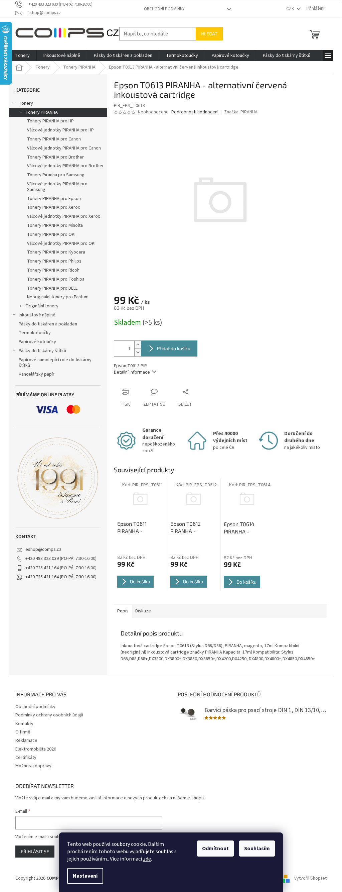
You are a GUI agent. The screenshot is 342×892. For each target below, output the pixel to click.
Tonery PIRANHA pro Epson (54, 198)
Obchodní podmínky (164, 9)
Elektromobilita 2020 (35, 749)
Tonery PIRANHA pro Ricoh (53, 270)
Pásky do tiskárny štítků (42, 351)
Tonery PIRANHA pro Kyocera (56, 252)
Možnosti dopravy (33, 766)
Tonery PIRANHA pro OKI (51, 234)
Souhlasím (257, 848)
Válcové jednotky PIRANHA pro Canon (64, 148)
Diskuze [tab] (143, 611)
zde (147, 859)
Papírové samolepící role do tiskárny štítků (55, 363)
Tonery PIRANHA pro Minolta (55, 225)
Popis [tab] (123, 611)
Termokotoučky (35, 332)
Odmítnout (215, 848)
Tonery (26, 103)
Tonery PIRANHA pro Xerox (53, 207)
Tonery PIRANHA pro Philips (54, 261)
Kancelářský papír (36, 374)
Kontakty (24, 723)
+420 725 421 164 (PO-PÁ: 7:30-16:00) (61, 577)
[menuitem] (22, 55)
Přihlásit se (35, 851)
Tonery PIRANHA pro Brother (55, 157)
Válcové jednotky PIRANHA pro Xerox (63, 216)
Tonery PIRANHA (41, 112)
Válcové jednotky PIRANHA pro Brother (65, 166)
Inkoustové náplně (37, 315)
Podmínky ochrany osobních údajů (49, 715)
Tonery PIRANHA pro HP (50, 121)
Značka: (241, 112)
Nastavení (85, 876)
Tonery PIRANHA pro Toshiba (55, 279)
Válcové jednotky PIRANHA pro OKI (61, 243)
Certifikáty (25, 757)
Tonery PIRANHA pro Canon (54, 139)
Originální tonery (41, 306)
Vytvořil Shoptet (310, 878)
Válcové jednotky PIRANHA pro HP (60, 130)
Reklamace (26, 740)
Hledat (209, 33)
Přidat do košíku (173, 348)
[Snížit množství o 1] (137, 352)
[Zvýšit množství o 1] (137, 345)
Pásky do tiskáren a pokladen (48, 324)
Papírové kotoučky (37, 341)
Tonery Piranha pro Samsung (55, 175)
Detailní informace (132, 372)
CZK (290, 9)
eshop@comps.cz (43, 549)
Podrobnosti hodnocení (194, 112)
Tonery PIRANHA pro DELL (52, 288)
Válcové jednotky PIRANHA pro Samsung (57, 187)
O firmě (22, 732)
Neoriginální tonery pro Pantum (58, 297)
